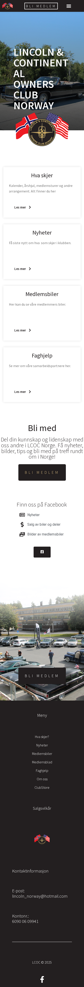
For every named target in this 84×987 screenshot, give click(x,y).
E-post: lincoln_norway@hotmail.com (40, 893)
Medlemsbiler (42, 753)
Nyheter (42, 745)
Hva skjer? (42, 736)
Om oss (42, 779)
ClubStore (42, 787)
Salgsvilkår (42, 808)
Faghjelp (42, 770)
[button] (69, 6)
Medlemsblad (42, 762)
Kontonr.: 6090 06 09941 (25, 918)
